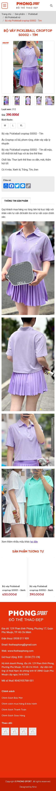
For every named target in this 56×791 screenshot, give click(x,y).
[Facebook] (14, 731)
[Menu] (5, 5)
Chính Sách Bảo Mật (12, 698)
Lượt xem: (7, 109)
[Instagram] (5, 731)
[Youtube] (32, 731)
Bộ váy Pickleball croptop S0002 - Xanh (41, 588)
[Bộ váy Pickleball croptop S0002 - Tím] (6, 100)
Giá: (4, 115)
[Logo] (28, 5)
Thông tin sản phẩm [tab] (16, 201)
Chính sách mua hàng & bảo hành (19, 704)
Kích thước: (7, 119)
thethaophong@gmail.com (23, 644)
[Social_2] (23, 731)
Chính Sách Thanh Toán (14, 710)
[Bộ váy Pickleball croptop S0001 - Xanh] (14, 570)
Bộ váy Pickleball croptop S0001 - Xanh (13, 588)
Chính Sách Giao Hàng (13, 716)
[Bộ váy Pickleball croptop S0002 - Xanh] (42, 570)
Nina (34, 787)
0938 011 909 (21, 638)
